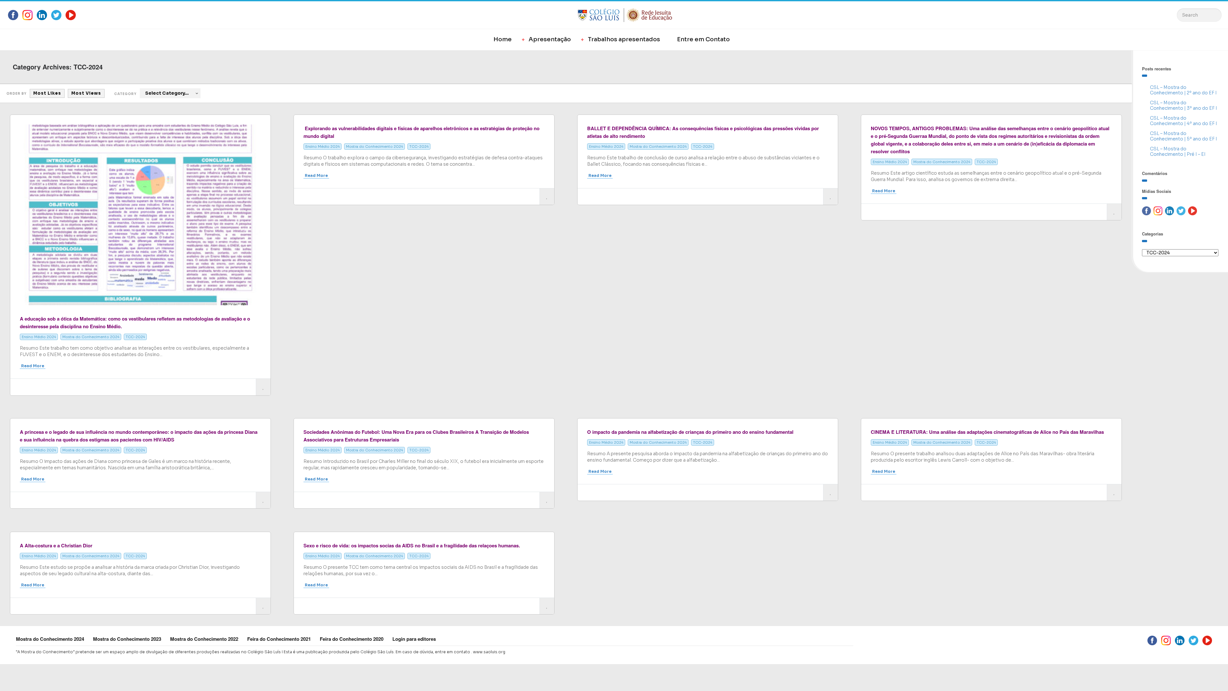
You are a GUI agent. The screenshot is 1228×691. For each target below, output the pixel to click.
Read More (32, 365)
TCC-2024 (135, 337)
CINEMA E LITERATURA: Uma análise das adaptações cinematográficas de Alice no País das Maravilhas (987, 431)
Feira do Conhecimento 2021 (279, 638)
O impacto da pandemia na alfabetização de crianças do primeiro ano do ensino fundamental (690, 431)
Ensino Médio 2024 (39, 337)
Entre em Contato (703, 39)
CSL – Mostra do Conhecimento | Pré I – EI (1178, 151)
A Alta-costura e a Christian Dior (56, 545)
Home (502, 39)
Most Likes (47, 93)
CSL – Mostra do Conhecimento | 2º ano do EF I (1183, 90)
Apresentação (550, 39)
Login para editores (414, 638)
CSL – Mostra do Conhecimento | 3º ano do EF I (1183, 105)
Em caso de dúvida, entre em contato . (434, 651)
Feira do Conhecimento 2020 (351, 638)
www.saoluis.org (489, 651)
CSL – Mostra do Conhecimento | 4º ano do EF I (1183, 120)
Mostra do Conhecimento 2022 (204, 638)
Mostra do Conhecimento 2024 (90, 337)
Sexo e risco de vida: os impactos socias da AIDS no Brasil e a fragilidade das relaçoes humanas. (411, 545)
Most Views (86, 93)
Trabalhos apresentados (624, 39)
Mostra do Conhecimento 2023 (127, 638)
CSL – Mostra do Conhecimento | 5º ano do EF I (1183, 136)
